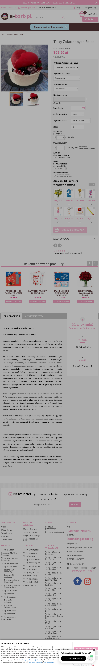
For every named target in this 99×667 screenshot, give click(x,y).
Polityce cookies (49, 662)
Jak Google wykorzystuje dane (29, 660)
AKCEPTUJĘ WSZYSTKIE (86, 648)
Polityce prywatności (35, 662)
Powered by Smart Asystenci (83, 665)
